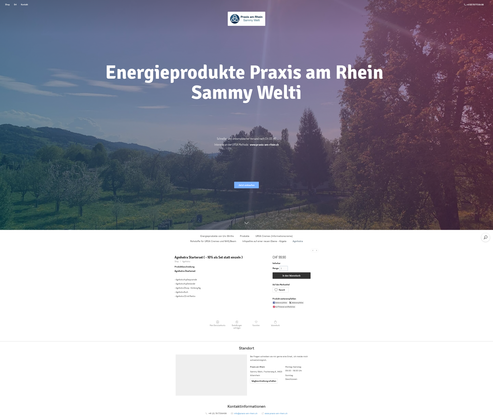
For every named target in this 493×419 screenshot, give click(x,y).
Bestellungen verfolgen (237, 326)
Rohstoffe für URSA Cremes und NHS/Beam (213, 241)
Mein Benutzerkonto (217, 325)
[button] (281, 289)
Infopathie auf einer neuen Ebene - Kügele (264, 241)
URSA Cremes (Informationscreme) (274, 236)
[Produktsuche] (485, 237)
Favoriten (256, 325)
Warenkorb (275, 325)
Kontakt (24, 4)
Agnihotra (298, 241)
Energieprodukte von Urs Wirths (217, 236)
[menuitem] (313, 250)
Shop (7, 4)
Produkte (244, 236)
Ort (15, 4)
